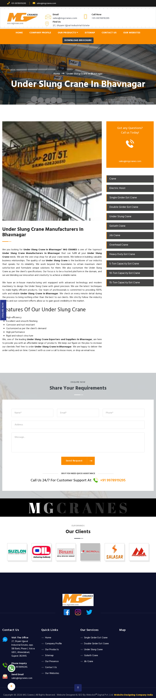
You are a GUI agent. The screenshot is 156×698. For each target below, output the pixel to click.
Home (19, 33)
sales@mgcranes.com (46, 3)
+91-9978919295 (18, 3)
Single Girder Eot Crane (96, 638)
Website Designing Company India (133, 695)
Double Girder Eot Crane (96, 643)
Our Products (67, 33)
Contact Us (109, 33)
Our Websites (131, 33)
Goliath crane (91, 655)
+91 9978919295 (113, 480)
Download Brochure (78, 40)
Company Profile (40, 33)
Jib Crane (88, 661)
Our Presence (52, 661)
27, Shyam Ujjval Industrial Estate (71, 26)
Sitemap (90, 33)
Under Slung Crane (93, 649)
